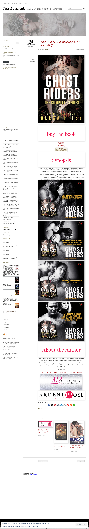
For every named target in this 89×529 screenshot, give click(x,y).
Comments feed (7, 327)
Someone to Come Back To (9, 265)
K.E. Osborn (7, 291)
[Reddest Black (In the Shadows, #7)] (17, 282)
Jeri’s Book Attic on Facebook (9, 68)
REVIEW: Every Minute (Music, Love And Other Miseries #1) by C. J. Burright (10, 214)
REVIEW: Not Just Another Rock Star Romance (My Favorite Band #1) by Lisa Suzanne (11, 146)
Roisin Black (7, 266)
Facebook (48, 372)
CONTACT (14, 3)
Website (55, 372)
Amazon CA (61, 145)
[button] (49, 405)
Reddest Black (6, 277)
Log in (5, 322)
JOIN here (6, 61)
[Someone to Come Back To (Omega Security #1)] (17, 269)
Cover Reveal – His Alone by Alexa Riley (44, 431)
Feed (7, 334)
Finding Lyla (5, 284)
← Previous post (43, 461)
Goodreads (62, 372)
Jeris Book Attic (14, 8)
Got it (68, 528)
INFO (20, 3)
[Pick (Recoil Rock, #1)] (17, 295)
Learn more (62, 528)
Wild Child (5, 303)
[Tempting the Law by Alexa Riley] (77, 432)
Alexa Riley (32, 61)
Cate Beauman (8, 285)
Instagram (79, 372)
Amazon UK (61, 143)
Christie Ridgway (8, 304)
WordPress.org (7, 329)
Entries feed (6, 324)
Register (6, 319)
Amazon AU (61, 146)
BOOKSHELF (6, 3)
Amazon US (61, 142)
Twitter (42, 372)
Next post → (81, 461)
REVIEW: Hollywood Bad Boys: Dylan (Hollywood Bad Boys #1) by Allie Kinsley (10, 188)
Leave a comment (80, 49)
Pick (4, 290)
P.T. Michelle (7, 278)
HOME (25, 3)
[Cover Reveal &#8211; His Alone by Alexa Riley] (45, 424)
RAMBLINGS (48, 49)
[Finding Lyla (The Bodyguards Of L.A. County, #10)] (17, 288)
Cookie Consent (35, 526)
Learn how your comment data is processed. (30, 475)
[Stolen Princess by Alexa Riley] (61, 432)
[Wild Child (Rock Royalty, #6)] (17, 308)
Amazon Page (71, 372)
